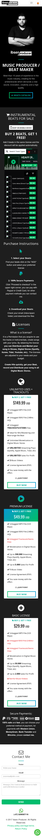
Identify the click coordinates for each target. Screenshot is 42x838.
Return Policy (21, 828)
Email (21, 773)
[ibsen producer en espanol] (38, 3)
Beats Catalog (22, 95)
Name (21, 764)
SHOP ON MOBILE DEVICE (22, 128)
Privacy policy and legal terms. (21, 825)
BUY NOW (22, 485)
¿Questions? (22, 478)
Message (21, 781)
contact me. (28, 735)
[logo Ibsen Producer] (10, 3)
